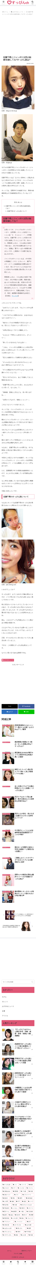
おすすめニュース (8, 660)
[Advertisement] (18, 35)
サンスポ (15, 296)
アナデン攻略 (18, 1253)
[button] (32, 982)
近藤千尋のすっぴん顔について (17, 211)
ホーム (9, 1251)
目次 (15, 202)
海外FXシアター (27, 1251)
